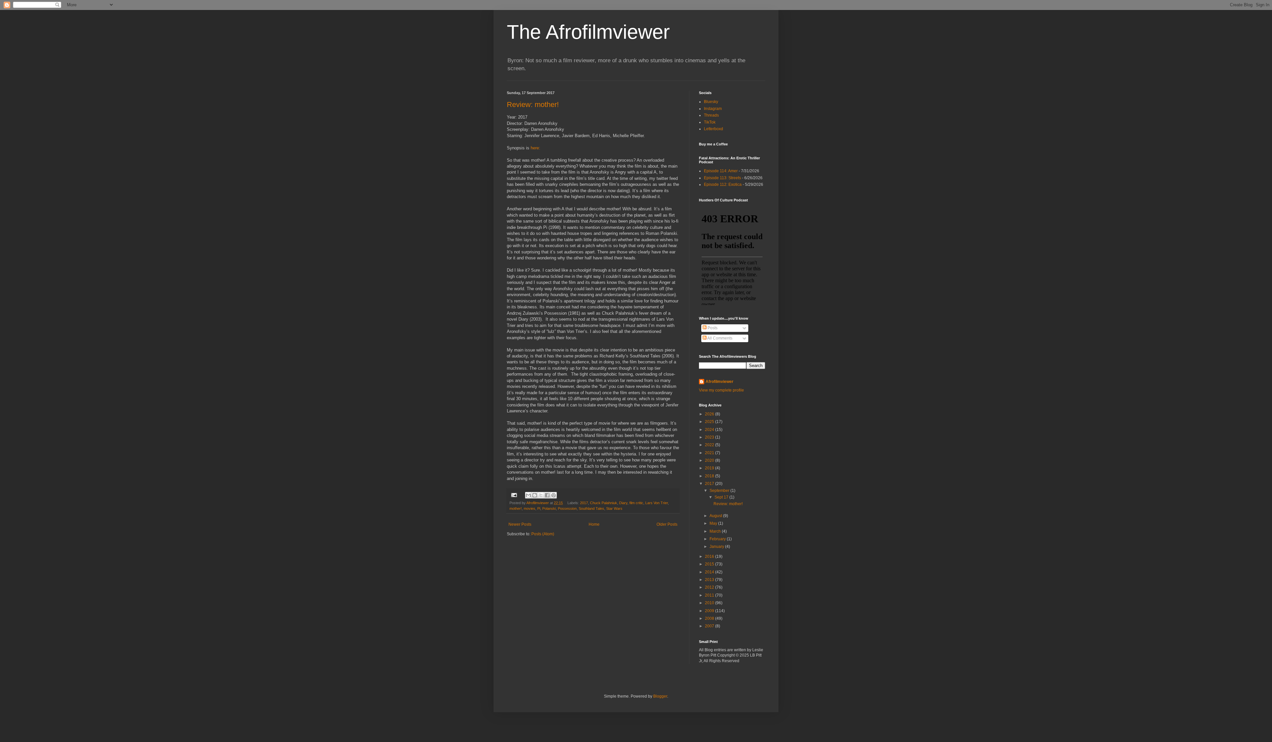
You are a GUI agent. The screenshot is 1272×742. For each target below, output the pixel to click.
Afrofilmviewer (719, 381)
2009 (710, 611)
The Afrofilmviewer (588, 32)
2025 (710, 421)
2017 (584, 503)
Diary (623, 503)
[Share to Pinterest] (553, 495)
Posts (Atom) (542, 534)
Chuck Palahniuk (603, 503)
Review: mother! (533, 104)
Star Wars (614, 508)
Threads (711, 115)
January (717, 546)
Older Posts (667, 524)
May (714, 523)
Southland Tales (591, 508)
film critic (636, 503)
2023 (710, 437)
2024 (710, 429)
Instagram (713, 108)
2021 (710, 452)
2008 (710, 618)
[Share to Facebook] (547, 495)
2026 (710, 414)
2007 (710, 626)
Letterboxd (713, 129)
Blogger (660, 696)
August (716, 515)
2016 (710, 556)
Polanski (549, 508)
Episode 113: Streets (722, 178)
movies (529, 508)
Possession (567, 508)
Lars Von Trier (656, 503)
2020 (710, 460)
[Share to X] (541, 495)
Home (594, 524)
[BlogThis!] (534, 495)
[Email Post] (513, 495)
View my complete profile (721, 390)
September (720, 490)
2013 (710, 579)
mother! (515, 508)
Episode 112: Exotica (723, 184)
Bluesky (711, 101)
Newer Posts (519, 524)
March (716, 531)
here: (535, 147)
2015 (710, 564)
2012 (710, 587)
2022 (710, 445)
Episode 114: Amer (721, 171)
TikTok (710, 122)
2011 (710, 595)
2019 (710, 468)
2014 (710, 572)
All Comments (719, 338)
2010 (710, 603)
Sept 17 (722, 497)
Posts (712, 328)
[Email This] (528, 495)
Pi (538, 508)
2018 (710, 476)
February (718, 539)
